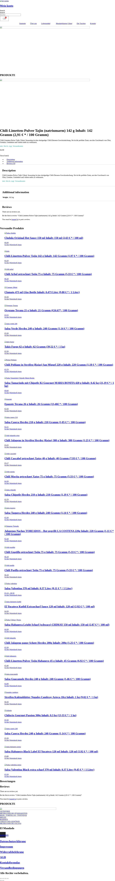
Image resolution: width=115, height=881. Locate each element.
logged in (15, 219)
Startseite (22, 23)
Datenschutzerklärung (13, 841)
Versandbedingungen (12, 867)
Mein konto (6, 5)
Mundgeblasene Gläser (64, 23)
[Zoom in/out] (1, 878)
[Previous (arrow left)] (1, 880)
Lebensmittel (45, 23)
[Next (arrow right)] (3, 880)
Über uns (33, 23)
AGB (3, 857)
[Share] (5, 878)
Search (2, 10)
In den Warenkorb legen (13, 245)
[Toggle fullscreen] (3, 878)
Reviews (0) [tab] (11, 163)
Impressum (6, 846)
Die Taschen (81, 23)
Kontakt (93, 23)
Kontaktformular (10, 862)
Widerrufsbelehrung (12, 851)
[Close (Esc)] (8, 878)
